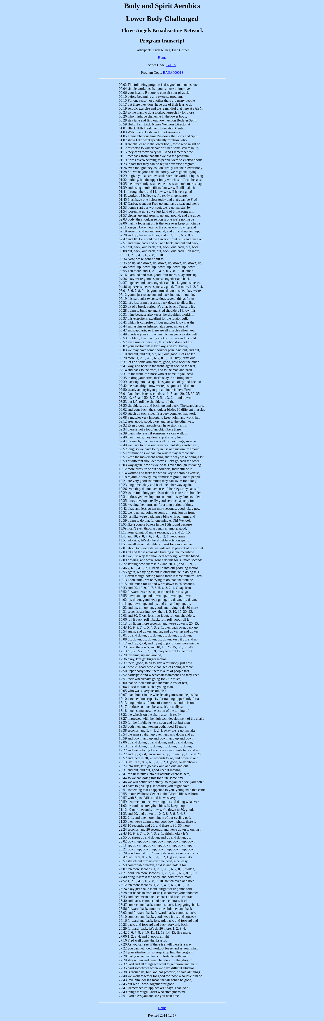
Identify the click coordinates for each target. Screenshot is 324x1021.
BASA (171, 65)
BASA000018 (173, 72)
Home (162, 57)
